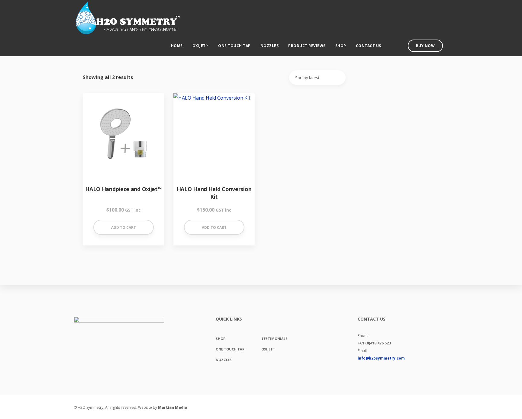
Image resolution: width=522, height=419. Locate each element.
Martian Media (172, 407)
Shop (340, 45)
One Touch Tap (234, 45)
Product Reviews (307, 45)
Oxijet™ (200, 45)
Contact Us (368, 45)
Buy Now (425, 45)
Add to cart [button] (123, 227)
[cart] (392, 46)
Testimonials (274, 338)
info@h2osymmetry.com (381, 358)
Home (177, 45)
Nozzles (269, 45)
